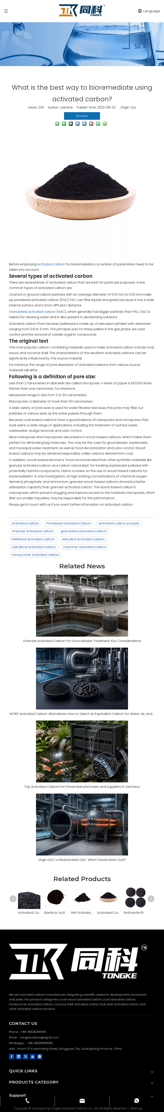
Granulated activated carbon (32, 311)
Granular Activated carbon (33, 531)
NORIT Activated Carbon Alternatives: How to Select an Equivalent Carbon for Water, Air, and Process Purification (82, 713)
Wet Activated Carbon (82, 912)
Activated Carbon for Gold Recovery (29, 912)
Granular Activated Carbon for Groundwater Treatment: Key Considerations (82, 641)
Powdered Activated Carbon (68, 523)
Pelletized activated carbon (33, 539)
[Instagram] (39, 1056)
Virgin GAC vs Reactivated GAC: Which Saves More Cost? (82, 859)
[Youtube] (32, 1056)
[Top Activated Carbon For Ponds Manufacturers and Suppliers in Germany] (82, 751)
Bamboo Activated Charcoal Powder (55, 912)
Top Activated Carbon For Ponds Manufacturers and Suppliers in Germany (82, 786)
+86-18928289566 (40, 1043)
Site (133, 107)
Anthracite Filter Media (135, 912)
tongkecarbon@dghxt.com (39, 1038)
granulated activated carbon (84, 531)
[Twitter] (25, 1056)
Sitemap (136, 1108)
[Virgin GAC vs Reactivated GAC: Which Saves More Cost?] (82, 824)
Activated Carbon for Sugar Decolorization (108, 912)
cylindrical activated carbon (34, 547)
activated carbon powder (118, 523)
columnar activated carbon (85, 547)
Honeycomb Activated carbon (35, 554)
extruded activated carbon (83, 539)
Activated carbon (25, 523)
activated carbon (51, 264)
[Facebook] (11, 1056)
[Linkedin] (18, 1056)
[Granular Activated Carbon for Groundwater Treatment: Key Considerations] (82, 606)
